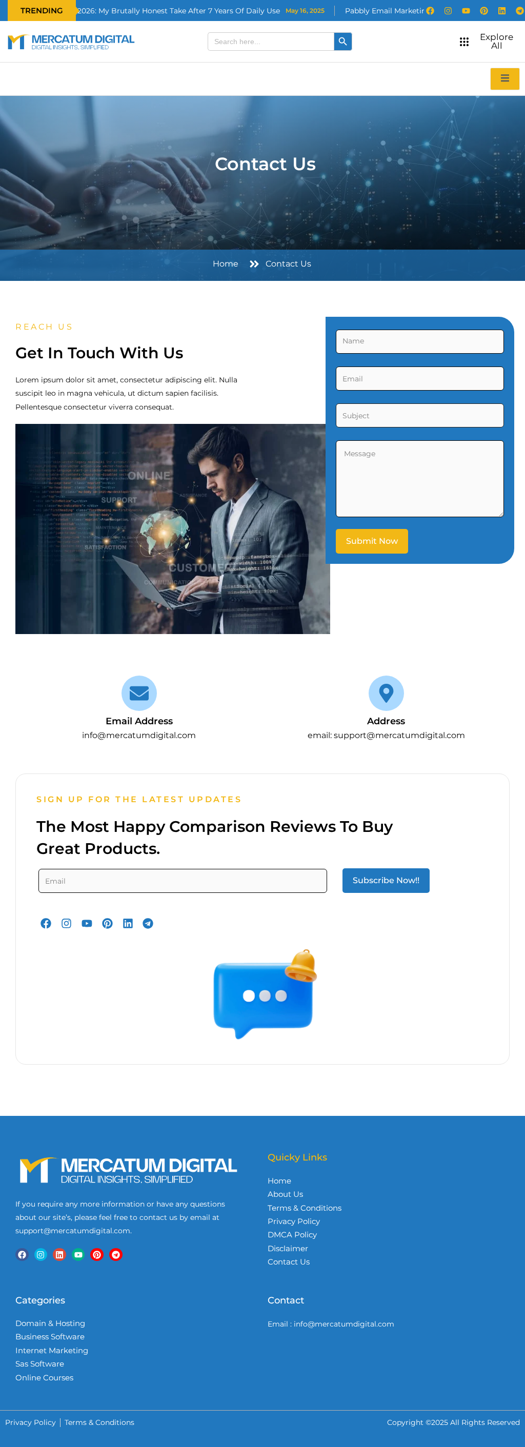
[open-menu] (505, 79)
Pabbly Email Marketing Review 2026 (367, 10)
